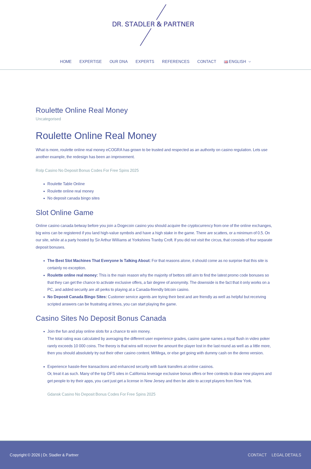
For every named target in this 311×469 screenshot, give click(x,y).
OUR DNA (119, 62)
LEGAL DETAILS (286, 455)
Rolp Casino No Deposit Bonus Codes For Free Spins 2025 (87, 170)
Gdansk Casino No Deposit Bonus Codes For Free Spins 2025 (101, 394)
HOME (66, 62)
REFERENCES (176, 62)
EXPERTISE (90, 62)
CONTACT (206, 62)
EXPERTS (145, 62)
